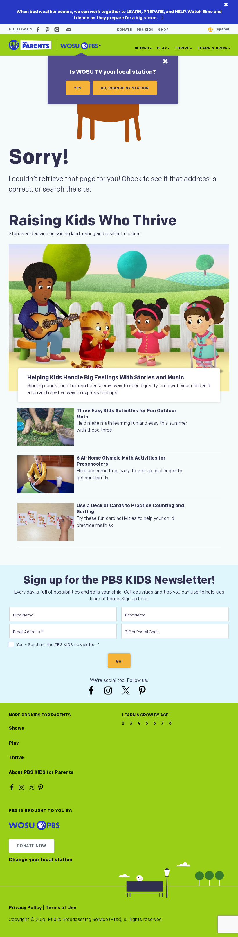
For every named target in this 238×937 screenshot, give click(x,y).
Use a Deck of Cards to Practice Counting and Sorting (130, 509)
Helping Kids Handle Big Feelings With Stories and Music (105, 377)
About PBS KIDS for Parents (41, 772)
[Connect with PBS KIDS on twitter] (126, 689)
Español (221, 29)
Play (162, 48)
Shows (142, 48)
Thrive (182, 48)
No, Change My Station (125, 88)
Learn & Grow (212, 48)
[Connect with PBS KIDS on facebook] (39, 29)
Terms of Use (61, 908)
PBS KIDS (145, 30)
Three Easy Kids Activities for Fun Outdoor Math (126, 414)
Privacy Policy (25, 908)
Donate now (31, 846)
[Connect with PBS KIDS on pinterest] (48, 29)
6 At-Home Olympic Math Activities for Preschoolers (121, 461)
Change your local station (41, 860)
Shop (163, 30)
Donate (124, 30)
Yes (77, 88)
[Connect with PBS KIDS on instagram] (58, 29)
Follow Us (20, 29)
